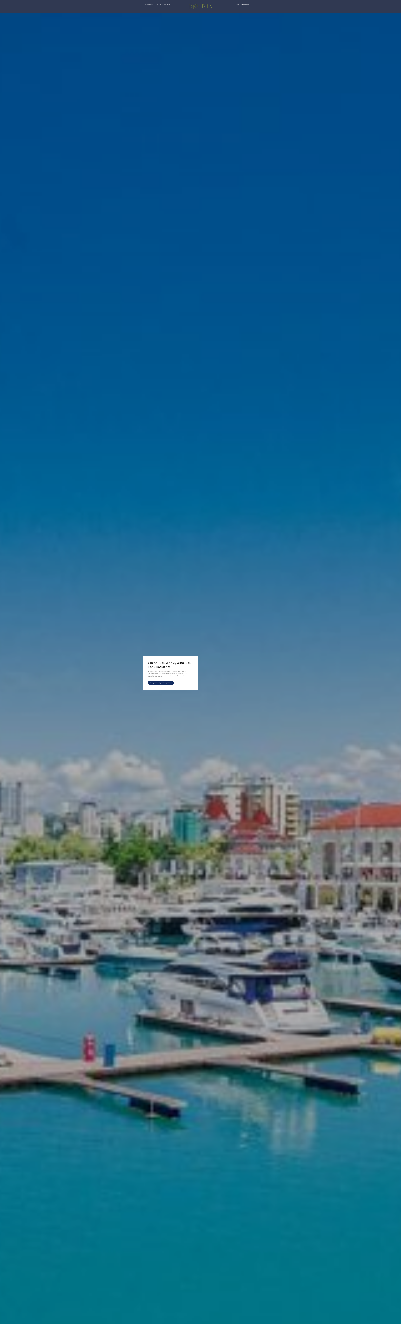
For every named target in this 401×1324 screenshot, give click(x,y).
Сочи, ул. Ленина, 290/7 (163, 5)
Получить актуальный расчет (160, 683)
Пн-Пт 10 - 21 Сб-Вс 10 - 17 (243, 5)
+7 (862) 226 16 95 (148, 5)
